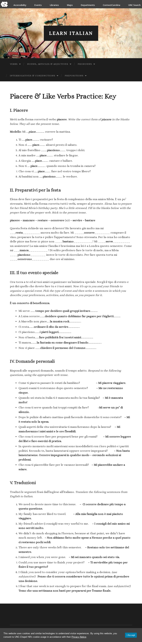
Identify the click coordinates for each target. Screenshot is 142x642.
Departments (88, 5)
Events (38, 5)
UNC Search (134, 5)
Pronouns (85, 64)
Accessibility (20, 5)
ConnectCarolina (111, 5)
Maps (70, 5)
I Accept (131, 635)
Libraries (54, 5)
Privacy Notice (79, 637)
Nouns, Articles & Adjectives (47, 64)
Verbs (14, 64)
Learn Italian (71, 33)
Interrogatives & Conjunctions (32, 75)
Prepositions (74, 75)
